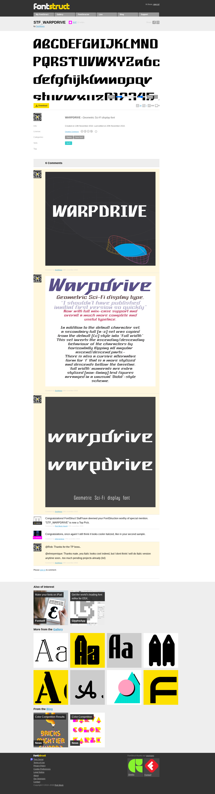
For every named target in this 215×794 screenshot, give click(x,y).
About (36, 775)
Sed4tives (40, 26)
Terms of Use (39, 763)
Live (101, 14)
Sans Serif (79, 137)
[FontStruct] (55, 9)
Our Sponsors (39, 779)
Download (42, 106)
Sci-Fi (69, 143)
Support (144, 14)
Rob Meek (59, 785)
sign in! (156, 4)
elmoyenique (59, 539)
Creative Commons (72, 131)
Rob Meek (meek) (61, 526)
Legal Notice (39, 772)
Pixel (111, 97)
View (150, 97)
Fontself (147, 775)
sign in (43, 570)
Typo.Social (38, 759)
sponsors (150, 756)
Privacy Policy (39, 766)
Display (69, 137)
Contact (37, 782)
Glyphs (131, 775)
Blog (122, 14)
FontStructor (83, 14)
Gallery (60, 14)
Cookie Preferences (42, 769)
